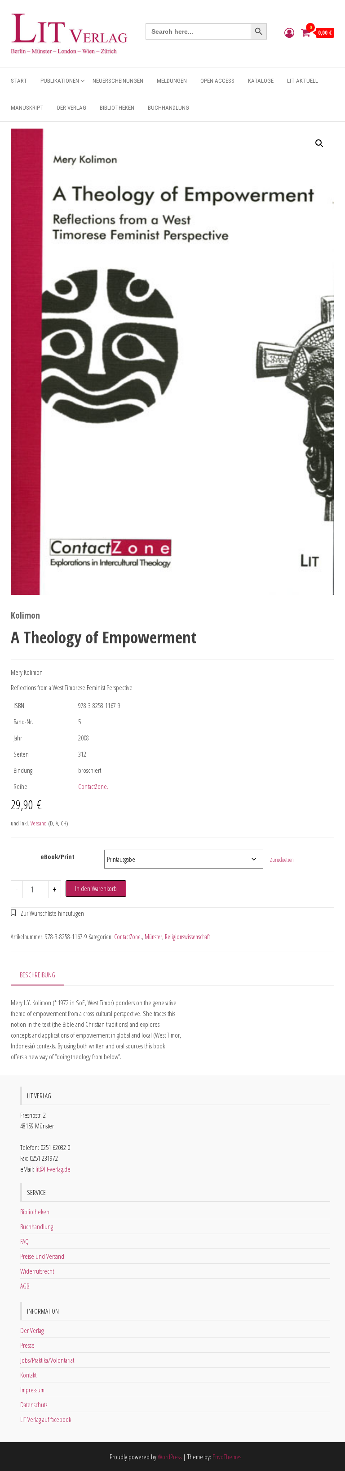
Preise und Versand (42, 1256)
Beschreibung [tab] (37, 974)
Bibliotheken (117, 107)
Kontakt (28, 1374)
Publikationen (59, 80)
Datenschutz (34, 1404)
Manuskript (27, 107)
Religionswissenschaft (187, 936)
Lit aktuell (302, 80)
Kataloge (261, 80)
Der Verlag (71, 107)
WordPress (169, 1456)
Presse (27, 1345)
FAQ (24, 1241)
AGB (24, 1285)
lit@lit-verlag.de (53, 1168)
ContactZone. (93, 786)
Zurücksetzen (282, 860)
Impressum (32, 1389)
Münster (153, 936)
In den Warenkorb (96, 888)
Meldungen (172, 80)
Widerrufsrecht (37, 1270)
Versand (39, 823)
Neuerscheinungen (118, 80)
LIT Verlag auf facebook (45, 1419)
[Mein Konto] (289, 32)
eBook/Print (57, 856)
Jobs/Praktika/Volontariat (47, 1359)
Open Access (217, 80)
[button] (319, 143)
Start (19, 80)
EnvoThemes (226, 1456)
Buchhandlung (168, 107)
